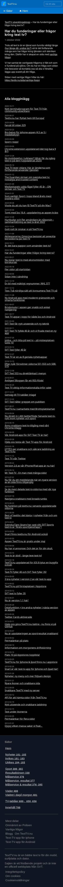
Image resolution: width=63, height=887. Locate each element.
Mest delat (11, 819)
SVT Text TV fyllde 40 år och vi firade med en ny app (30, 331)
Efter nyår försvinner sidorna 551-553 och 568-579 (30, 364)
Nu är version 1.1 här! (16, 599)
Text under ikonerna (16, 710)
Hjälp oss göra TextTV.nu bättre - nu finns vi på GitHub (30, 624)
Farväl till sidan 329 (15, 124)
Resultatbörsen (17, 771)
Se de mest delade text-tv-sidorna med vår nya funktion (30, 489)
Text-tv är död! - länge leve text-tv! (23, 554)
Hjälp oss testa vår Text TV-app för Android (28, 440)
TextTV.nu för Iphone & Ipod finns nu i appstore (31, 660)
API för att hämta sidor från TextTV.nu (26, 696)
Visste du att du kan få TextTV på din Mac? (28, 204)
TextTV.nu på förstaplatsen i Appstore (25, 585)
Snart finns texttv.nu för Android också (26, 533)
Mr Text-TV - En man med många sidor (26, 471)
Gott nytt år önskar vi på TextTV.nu (24, 228)
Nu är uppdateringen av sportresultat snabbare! (31, 632)
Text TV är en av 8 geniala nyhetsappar (26, 355)
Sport (14, 767)
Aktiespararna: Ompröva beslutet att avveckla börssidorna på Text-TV (30, 236)
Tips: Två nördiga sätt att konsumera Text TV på (31, 289)
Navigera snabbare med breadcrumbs (26, 497)
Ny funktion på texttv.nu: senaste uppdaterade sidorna (30, 506)
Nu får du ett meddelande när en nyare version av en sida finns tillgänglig (31, 480)
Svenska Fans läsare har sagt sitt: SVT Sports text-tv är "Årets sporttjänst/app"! (29, 524)
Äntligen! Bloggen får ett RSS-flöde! (24, 379)
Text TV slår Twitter (15, 457)
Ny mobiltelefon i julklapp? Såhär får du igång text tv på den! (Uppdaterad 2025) (30, 158)
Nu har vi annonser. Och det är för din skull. (29, 547)
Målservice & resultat (23, 783)
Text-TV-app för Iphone (19, 836)
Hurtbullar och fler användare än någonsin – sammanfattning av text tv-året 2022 (29, 220)
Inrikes (15, 757)
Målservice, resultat (20, 779)
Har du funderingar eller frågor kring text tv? (30, 251)
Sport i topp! (11, 140)
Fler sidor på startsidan (17, 268)
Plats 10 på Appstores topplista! (22, 653)
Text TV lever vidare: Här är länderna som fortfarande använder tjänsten (27, 168)
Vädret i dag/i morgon (21, 793)
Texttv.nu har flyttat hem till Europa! (24, 117)
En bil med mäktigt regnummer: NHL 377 (27, 282)
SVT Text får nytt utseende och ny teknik (27, 322)
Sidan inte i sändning (16, 275)
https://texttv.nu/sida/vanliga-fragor (22, 80)
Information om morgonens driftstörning (28, 646)
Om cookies (13, 874)
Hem (25, 11)
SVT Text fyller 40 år (15, 348)
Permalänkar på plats (16, 639)
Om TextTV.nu (24, 832)
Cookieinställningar (17, 879)
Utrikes (15, 761)
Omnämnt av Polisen (18, 824)
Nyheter (15, 753)
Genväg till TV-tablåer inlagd (20, 393)
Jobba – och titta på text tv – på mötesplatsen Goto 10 (29, 340)
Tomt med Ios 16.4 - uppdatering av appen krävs (31, 211)
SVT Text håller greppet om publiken (25, 400)
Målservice (14, 775)
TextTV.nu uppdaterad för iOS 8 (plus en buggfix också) (31, 562)
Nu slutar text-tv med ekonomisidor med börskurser (27, 260)
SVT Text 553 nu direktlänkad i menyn (25, 372)
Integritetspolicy (15, 870)
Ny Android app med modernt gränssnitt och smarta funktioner (30, 298)
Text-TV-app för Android (20, 840)
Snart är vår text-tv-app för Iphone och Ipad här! (31, 668)
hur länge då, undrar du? (18, 48)
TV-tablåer (21, 800)
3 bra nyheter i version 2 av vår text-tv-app (28, 578)
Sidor (9, 11)
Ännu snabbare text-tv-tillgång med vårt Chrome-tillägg (27, 425)
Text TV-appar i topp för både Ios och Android (30, 315)
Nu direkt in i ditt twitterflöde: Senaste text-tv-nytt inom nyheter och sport (30, 416)
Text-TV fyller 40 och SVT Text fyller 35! (25, 570)
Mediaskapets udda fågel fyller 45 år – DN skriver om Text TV (28, 186)
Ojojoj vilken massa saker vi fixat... (23, 724)
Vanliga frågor (14, 828)
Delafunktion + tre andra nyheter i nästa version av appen (31, 607)
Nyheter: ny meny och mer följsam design (28, 675)
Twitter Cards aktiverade (18, 615)
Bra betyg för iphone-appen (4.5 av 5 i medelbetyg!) (25, 132)
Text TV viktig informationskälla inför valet (28, 386)
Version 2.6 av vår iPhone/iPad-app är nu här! (30, 464)
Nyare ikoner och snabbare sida (22, 682)
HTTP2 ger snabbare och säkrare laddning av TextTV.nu (30, 449)
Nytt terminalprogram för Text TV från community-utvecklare (26, 109)
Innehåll (12, 806)
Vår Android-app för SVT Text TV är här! (26, 433)
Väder (11, 789)
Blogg (9, 832)
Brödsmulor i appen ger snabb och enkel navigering (27, 307)
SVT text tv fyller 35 (15, 592)
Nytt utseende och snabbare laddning (26, 703)
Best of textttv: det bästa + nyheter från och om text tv (31, 515)
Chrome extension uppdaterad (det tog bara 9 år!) (30, 149)
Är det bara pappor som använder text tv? (28, 244)
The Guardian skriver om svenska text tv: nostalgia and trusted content (27, 177)
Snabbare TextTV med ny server (22, 689)
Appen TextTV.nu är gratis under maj (25, 540)
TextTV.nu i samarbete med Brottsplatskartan (30, 407)
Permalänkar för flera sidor (20, 717)
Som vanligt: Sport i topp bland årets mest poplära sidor (28, 196)
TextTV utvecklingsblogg (17, 22)
